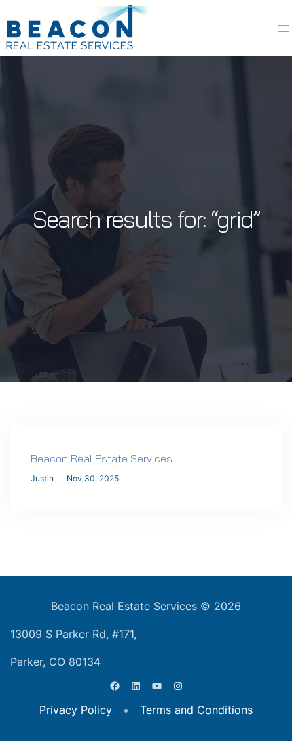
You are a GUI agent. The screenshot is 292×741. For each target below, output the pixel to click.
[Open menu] (284, 28)
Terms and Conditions (196, 710)
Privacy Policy (75, 710)
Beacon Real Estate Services (101, 458)
